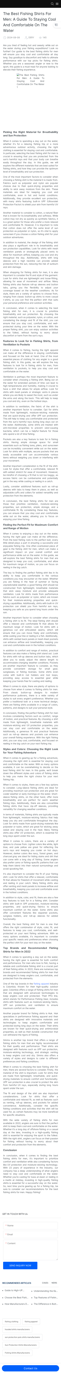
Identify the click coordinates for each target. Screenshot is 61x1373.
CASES (45, 1283)
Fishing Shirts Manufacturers (17, 1353)
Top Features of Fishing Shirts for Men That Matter (46, 1297)
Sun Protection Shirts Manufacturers (21, 1345)
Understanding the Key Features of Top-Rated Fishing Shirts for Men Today (46, 1291)
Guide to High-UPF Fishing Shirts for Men (14, 1290)
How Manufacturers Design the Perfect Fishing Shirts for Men (17, 1304)
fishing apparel (41, 983)
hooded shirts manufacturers (17, 1329)
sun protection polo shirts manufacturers (22, 1337)
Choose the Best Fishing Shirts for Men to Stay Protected (17, 1297)
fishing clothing (11, 1321)
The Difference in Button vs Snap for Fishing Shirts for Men (46, 1304)
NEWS (54, 1283)
